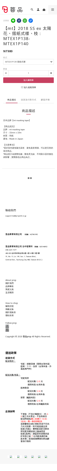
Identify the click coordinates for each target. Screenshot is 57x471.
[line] (13, 20)
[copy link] (30, 20)
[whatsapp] (25, 20)
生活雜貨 (9, 292)
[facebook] (19, 20)
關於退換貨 (10, 312)
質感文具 (9, 289)
